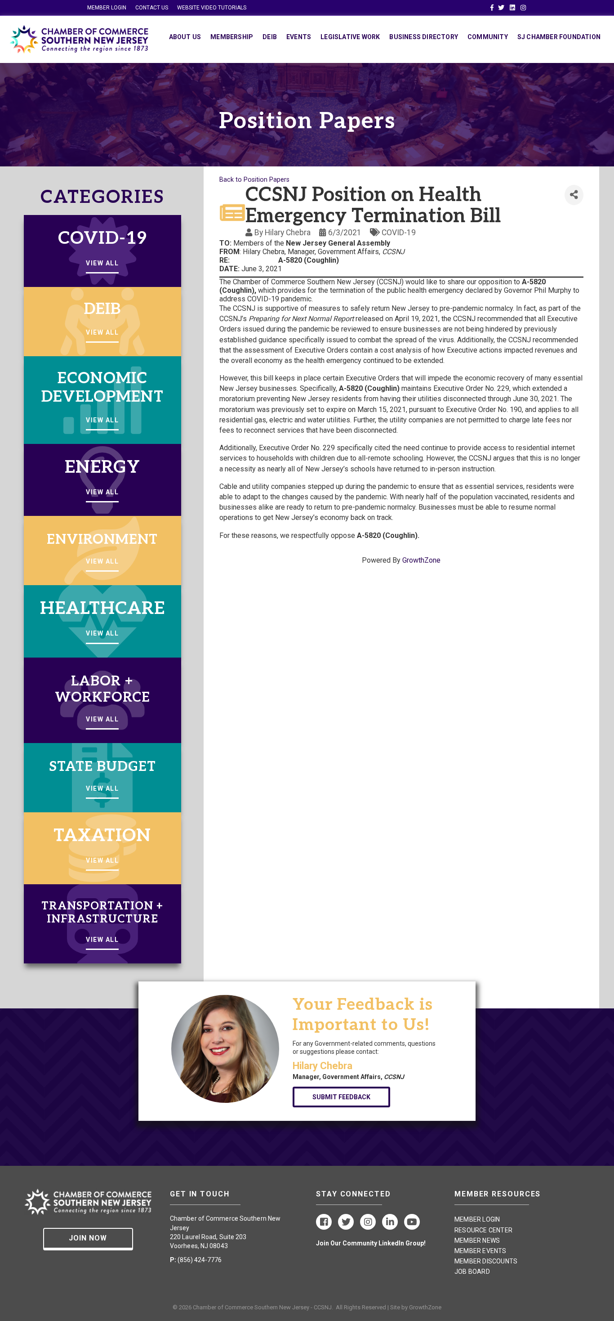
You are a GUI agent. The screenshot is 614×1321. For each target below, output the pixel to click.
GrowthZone (421, 560)
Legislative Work (350, 36)
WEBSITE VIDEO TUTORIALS (211, 7)
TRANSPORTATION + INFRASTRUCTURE (102, 913)
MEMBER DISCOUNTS (485, 1261)
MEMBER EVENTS (480, 1250)
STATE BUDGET (102, 767)
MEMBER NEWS (477, 1240)
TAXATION (102, 835)
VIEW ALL (102, 263)
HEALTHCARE (102, 608)
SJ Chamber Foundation (559, 36)
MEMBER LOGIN (106, 7)
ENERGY (102, 467)
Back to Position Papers (254, 180)
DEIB (102, 309)
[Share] (574, 195)
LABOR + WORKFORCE (102, 689)
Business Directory (423, 36)
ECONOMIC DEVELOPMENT (102, 387)
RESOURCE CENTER (483, 1230)
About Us (185, 36)
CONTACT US (151, 7)
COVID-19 (102, 238)
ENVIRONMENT (102, 540)
